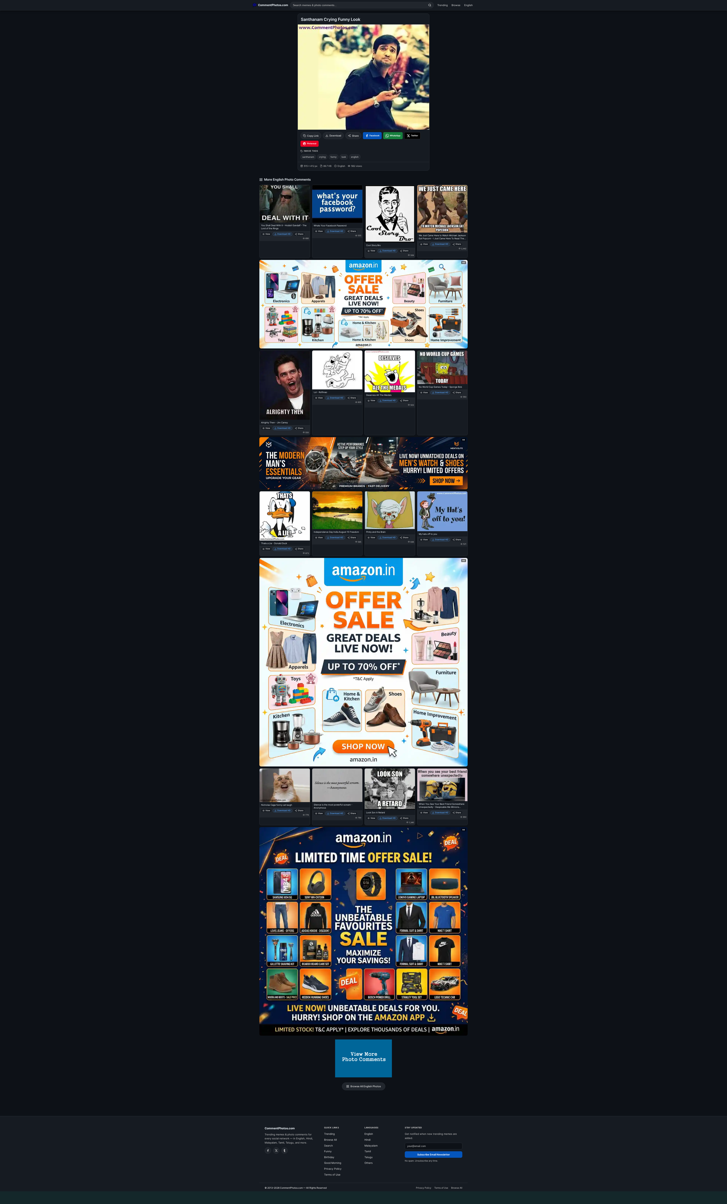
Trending (442, 5)
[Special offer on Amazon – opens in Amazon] (363, 304)
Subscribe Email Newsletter (433, 1154)
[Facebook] (268, 1150)
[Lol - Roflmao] (337, 370)
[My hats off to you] (442, 511)
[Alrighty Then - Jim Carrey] (285, 385)
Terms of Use (332, 1174)
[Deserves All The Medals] (390, 371)
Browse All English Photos (365, 1086)
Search (328, 1145)
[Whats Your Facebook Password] (337, 204)
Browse (456, 5)
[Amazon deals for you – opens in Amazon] (363, 463)
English (468, 5)
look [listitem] (344, 156)
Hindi (367, 1139)
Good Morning (332, 1162)
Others (368, 1162)
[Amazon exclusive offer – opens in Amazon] (363, 931)
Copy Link (313, 135)
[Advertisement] (363, 1197)
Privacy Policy (333, 1168)
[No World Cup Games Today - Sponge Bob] (442, 367)
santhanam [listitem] (308, 156)
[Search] (430, 5)
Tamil (367, 1151)
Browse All (330, 1139)
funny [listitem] (334, 156)
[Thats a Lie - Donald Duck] (285, 515)
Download (335, 135)
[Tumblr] (284, 1150)
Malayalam (371, 1145)
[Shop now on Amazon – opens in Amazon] (363, 662)
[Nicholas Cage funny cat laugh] (285, 785)
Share (355, 135)
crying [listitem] (322, 156)
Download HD (284, 234)
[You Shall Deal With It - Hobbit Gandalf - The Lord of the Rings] (285, 204)
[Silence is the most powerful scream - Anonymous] (337, 785)
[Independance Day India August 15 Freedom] (337, 510)
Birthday (329, 1157)
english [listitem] (355, 156)
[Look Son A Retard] (390, 789)
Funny (328, 1151)
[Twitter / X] (276, 1150)
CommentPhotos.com (280, 1128)
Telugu (368, 1157)
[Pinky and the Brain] (390, 510)
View (267, 234)
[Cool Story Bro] (390, 213)
